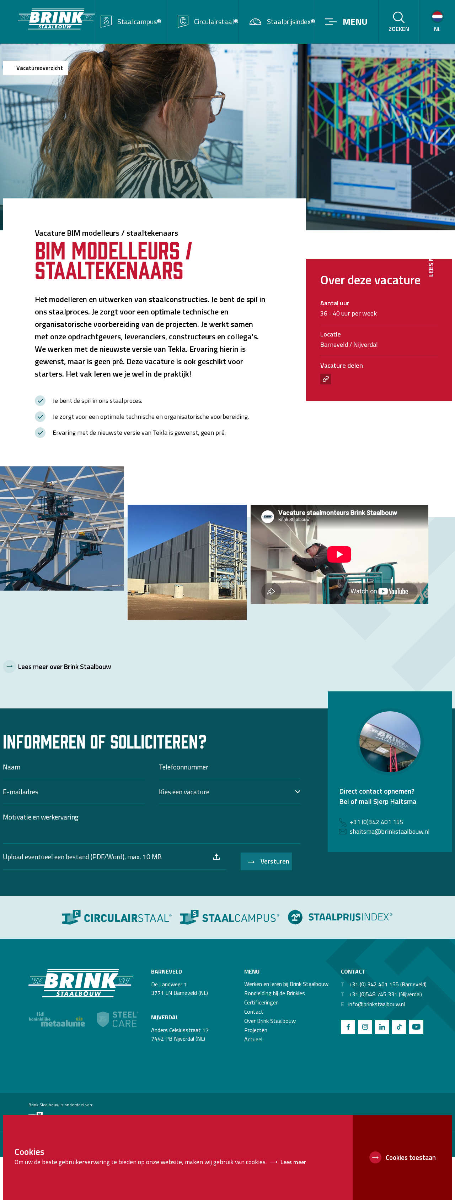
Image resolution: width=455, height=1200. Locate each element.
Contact (253, 1011)
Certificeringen (261, 1002)
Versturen (275, 861)
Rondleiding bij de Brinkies (274, 993)
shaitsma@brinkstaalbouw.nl (390, 831)
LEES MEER (430, 261)
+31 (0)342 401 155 (376, 822)
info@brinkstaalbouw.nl (373, 1004)
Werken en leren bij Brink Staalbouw (286, 984)
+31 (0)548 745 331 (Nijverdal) (381, 994)
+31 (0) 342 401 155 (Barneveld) (384, 984)
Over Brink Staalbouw (270, 1021)
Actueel (253, 1039)
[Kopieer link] (325, 379)
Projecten (255, 1030)
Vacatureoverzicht (39, 68)
